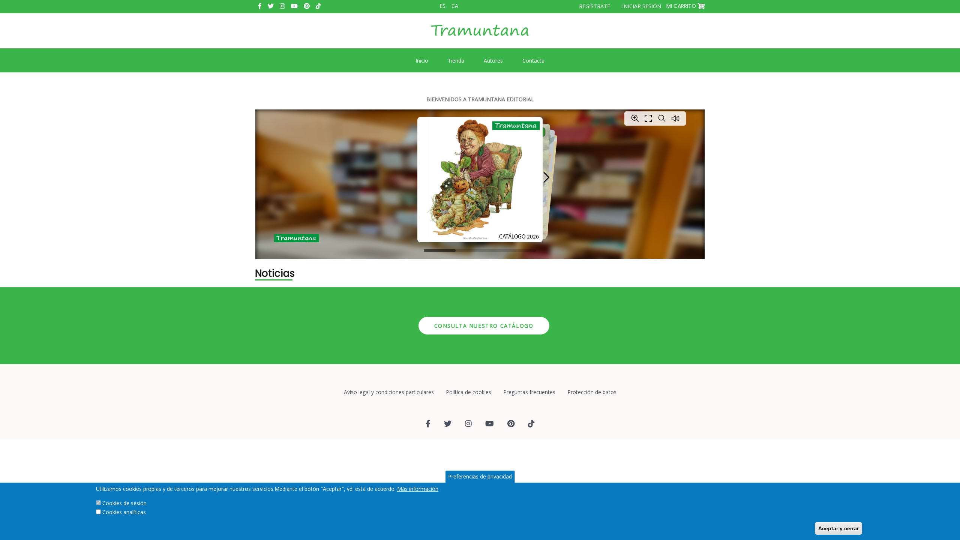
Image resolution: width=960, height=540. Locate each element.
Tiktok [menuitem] (318, 6)
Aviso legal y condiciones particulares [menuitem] (389, 392)
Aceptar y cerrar (838, 528)
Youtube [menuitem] (294, 6)
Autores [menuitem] (493, 60)
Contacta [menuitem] (533, 60)
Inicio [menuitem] (422, 60)
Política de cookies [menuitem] (468, 392)
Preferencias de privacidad (480, 476)
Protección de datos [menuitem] (591, 392)
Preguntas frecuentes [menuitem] (529, 392)
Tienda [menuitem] (456, 60)
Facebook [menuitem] (260, 6)
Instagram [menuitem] (282, 6)
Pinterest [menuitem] (307, 6)
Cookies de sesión (124, 503)
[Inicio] (480, 36)
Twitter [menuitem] (271, 6)
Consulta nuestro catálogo (484, 325)
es (443, 5)
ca (455, 5)
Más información (417, 488)
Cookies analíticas (124, 512)
